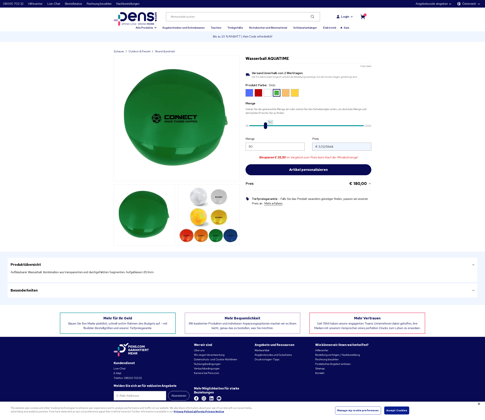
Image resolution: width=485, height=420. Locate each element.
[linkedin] (211, 398)
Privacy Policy (183, 411)
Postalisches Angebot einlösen (333, 364)
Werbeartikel (262, 350)
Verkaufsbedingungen (207, 368)
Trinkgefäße (235, 27)
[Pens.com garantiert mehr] (131, 350)
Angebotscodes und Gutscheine (273, 355)
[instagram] (204, 398)
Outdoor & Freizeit (139, 51)
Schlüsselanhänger (305, 27)
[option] (249, 93)
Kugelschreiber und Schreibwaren (184, 27)
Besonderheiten (24, 290)
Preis (315, 139)
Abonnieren (178, 396)
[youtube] (219, 398)
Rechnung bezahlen (99, 4)
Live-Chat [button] (53, 4)
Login (345, 17)
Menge (250, 139)
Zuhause (119, 51)
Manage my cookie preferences (358, 410)
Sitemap (320, 368)
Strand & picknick (165, 51)
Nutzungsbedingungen (207, 364)
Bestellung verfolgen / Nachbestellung (337, 355)
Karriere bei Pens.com (206, 373)
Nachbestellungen (127, 4)
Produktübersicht (26, 264)
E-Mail (117, 373)
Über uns (199, 350)
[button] (146, 26)
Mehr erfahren (273, 203)
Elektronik (329, 27)
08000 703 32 (13, 4)
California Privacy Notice (208, 411)
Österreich (469, 4)
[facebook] (196, 398)
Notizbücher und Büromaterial (268, 27)
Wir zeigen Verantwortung (209, 355)
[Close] (479, 404)
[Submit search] (312, 17)
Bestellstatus (73, 4)
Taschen (216, 27)
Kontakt (319, 373)
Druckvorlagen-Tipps (267, 359)
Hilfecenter (35, 4)
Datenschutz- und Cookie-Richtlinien (215, 359)
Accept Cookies (396, 410)
